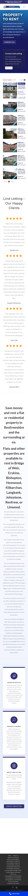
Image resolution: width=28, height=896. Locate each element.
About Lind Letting (14, 772)
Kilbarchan (14, 487)
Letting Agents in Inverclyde (13, 878)
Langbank (13, 492)
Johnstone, (14, 497)
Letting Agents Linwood (13, 865)
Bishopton (13, 478)
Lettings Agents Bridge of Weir (13, 870)
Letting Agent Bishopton (13, 868)
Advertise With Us (14, 682)
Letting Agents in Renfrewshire (13, 876)
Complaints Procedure (13, 883)
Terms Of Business (13, 881)
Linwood (13, 507)
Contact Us (9, 42)
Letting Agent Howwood (13, 863)
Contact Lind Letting (14, 806)
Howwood (13, 483)
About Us (9, 67)
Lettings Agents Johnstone (13, 872)
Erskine (13, 473)
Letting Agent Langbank (13, 861)
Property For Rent (14, 726)
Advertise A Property (13, 857)
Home (9, 855)
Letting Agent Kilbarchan (13, 866)
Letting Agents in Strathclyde (13, 879)
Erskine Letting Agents (13, 859)
